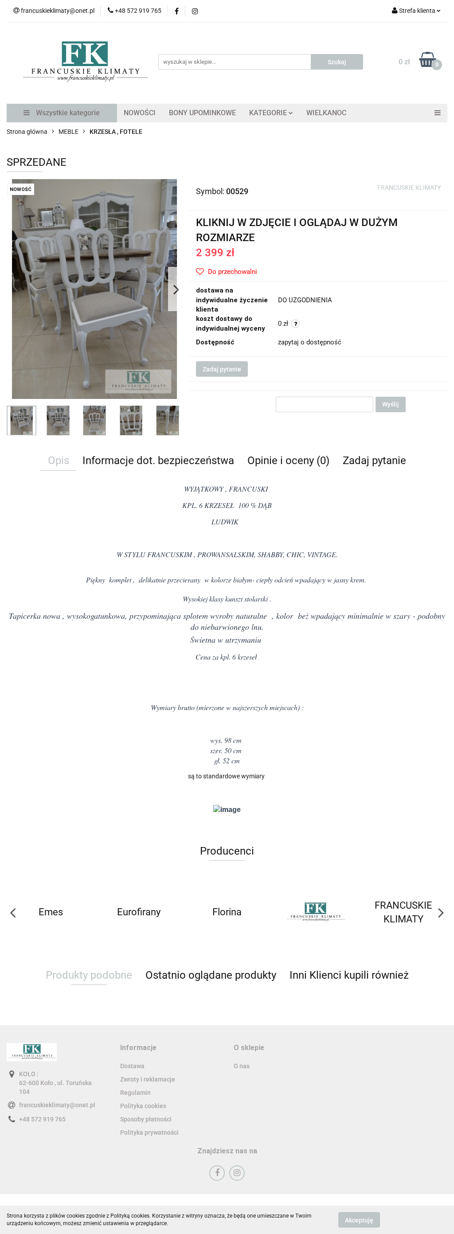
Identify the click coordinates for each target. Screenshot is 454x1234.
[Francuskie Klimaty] (227, 912)
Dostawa (132, 1066)
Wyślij (390, 404)
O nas (242, 1066)
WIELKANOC (326, 113)
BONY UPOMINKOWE (202, 113)
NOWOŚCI (140, 113)
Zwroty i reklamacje (147, 1079)
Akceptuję (359, 1219)
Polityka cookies (143, 1105)
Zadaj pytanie (222, 369)
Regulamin (135, 1092)
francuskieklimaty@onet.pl (57, 1105)
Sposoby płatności (146, 1119)
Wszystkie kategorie (67, 113)
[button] (138, 1048)
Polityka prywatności (149, 1132)
